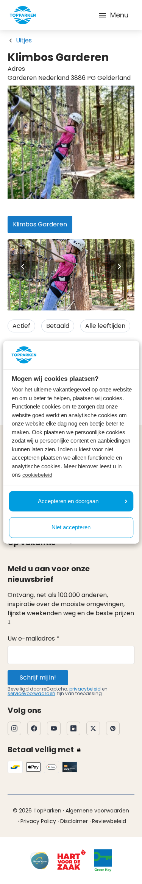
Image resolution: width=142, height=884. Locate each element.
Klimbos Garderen (40, 224)
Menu (119, 15)
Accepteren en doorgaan (68, 501)
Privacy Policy (38, 821)
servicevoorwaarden (31, 693)
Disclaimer (74, 821)
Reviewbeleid (109, 821)
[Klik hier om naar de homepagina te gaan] (23, 15)
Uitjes (24, 40)
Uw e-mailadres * (33, 638)
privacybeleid (85, 689)
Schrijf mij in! (38, 677)
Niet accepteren (71, 527)
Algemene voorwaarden (97, 810)
